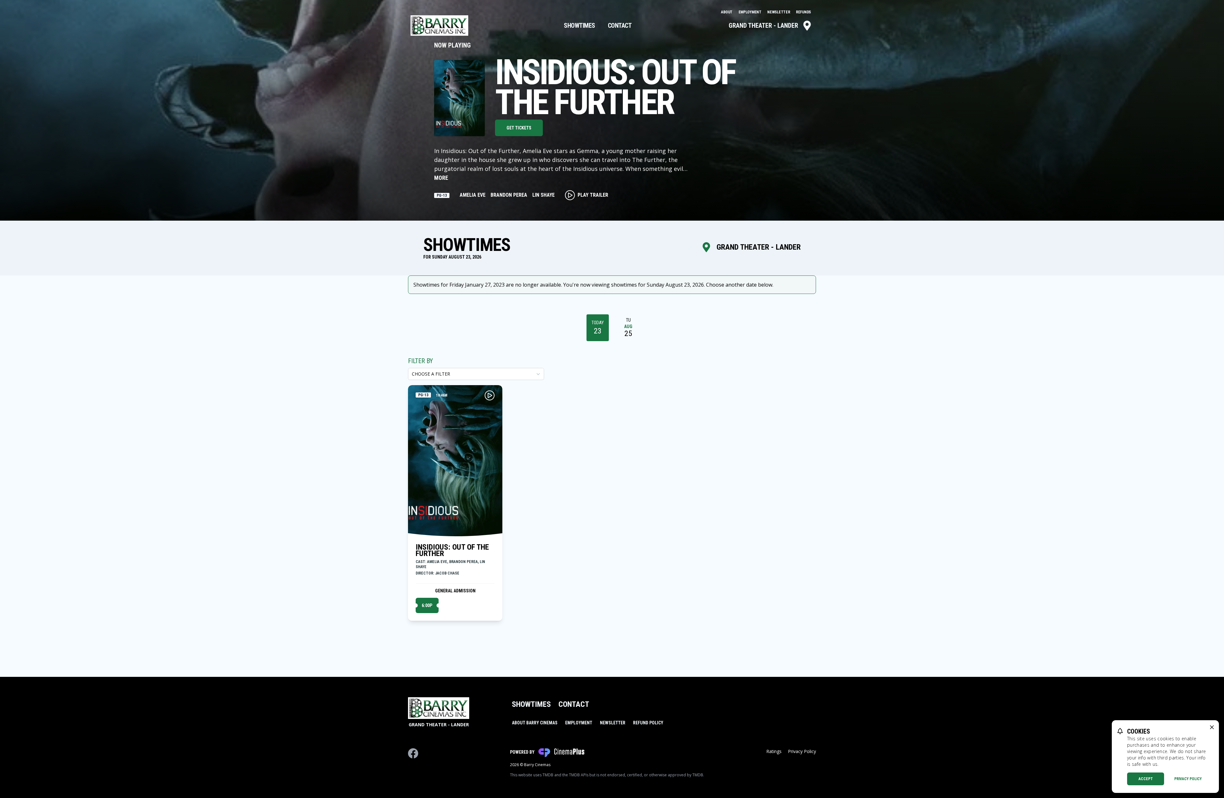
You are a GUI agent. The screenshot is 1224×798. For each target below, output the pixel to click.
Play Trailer (593, 195)
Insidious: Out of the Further (452, 550)
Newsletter (779, 12)
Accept (1146, 779)
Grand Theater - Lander (763, 25)
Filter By (420, 361)
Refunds (803, 12)
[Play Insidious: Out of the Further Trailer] (489, 395)
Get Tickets (518, 127)
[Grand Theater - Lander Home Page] (439, 25)
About (727, 12)
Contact (620, 25)
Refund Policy (648, 722)
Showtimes (579, 25)
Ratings (774, 751)
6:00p (427, 605)
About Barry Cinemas (534, 722)
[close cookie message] (1212, 727)
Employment (750, 12)
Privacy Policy (802, 751)
